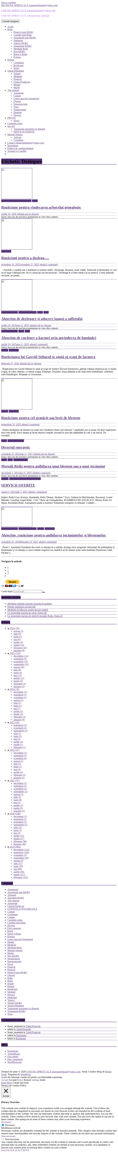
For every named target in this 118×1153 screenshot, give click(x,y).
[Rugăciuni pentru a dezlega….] (16, 248)
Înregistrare (12, 145)
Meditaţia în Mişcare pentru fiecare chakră (27, 609)
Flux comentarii (15, 1059)
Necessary (10, 1125)
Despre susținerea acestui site (21, 606)
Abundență (12, 889)
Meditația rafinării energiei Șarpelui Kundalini (29, 603)
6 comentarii (44, 473)
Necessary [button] (6, 1122)
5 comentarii (51, 542)
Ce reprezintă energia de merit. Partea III (27, 613)
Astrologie (19, 93)
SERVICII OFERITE (24, 131)
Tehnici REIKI (21, 43)
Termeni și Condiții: (17, 151)
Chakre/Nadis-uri (22, 82)
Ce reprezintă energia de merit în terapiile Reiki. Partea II (34, 616)
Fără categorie (14, 928)
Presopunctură (20, 104)
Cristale (17, 95)
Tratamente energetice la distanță (29, 129)
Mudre (17, 87)
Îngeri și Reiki (20, 54)
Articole (17, 137)
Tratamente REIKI (22, 46)
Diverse (17, 115)
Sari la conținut (8, 2)
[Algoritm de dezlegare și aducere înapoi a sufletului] (16, 309)
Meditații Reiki (21, 48)
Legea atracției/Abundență (26, 98)
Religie (10, 60)
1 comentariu (40, 492)
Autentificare (13, 1054)
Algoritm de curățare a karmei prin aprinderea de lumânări (48, 338)
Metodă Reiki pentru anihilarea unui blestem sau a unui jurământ (53, 466)
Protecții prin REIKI (23, 32)
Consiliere (18, 140)
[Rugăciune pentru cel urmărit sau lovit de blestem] (16, 408)
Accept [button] (4, 1080)
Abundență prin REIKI (25, 37)
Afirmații (11, 895)
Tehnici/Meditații (15, 71)
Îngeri (16, 68)
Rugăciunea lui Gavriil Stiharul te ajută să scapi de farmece (48, 357)
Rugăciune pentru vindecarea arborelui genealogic (41, 207)
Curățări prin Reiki (23, 35)
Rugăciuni (19, 65)
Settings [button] (35, 1080)
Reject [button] (20, 1080)
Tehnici (17, 73)
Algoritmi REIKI (9, 312)
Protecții (18, 79)
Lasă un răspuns (31, 214)
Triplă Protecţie (33, 1026)
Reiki (10, 29)
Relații (10, 983)
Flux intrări (12, 1056)
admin (20, 214)
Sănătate (18, 112)
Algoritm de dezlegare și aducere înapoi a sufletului (42, 319)
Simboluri (18, 40)
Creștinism (19, 62)
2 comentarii (52, 264)
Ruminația (21, 1035)
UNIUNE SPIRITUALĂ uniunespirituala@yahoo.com (28, 10)
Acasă (10, 26)
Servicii (11, 126)
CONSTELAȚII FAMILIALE (16, 200)
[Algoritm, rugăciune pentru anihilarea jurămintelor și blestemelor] (16, 526)
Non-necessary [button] (8, 1136)
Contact (11, 911)
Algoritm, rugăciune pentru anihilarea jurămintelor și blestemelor (53, 535)
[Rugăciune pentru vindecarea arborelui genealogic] (16, 198)
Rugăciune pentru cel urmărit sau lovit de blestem (40, 418)
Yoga (16, 107)
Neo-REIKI (19, 51)
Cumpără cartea (15, 123)
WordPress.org (14, 1062)
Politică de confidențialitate (20, 148)
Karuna (17, 57)
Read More (6, 1082)
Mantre (17, 84)
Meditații (18, 76)
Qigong (17, 101)
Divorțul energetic (15, 447)
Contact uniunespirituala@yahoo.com (25, 143)
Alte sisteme (13, 90)
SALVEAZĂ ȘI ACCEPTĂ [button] (15, 1150)
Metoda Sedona (15, 134)
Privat (16, 120)
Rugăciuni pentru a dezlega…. (25, 258)
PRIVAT (11, 118)
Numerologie (20, 109)
